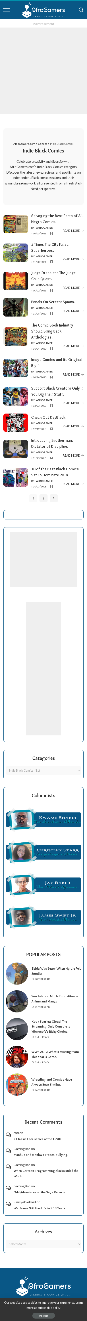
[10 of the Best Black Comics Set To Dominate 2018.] (15, 477)
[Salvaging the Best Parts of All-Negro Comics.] (15, 224)
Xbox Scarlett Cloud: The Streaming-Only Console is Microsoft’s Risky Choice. (50, 1027)
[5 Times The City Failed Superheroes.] (15, 253)
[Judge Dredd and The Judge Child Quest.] (15, 281)
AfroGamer (44, 227)
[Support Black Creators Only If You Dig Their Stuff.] (15, 396)
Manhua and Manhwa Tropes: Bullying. (41, 1155)
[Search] (81, 10)
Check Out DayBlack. (48, 417)
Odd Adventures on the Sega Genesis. (40, 1192)
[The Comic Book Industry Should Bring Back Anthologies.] (15, 336)
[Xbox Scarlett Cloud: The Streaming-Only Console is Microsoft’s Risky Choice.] (17, 1029)
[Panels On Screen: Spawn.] (15, 307)
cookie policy (51, 1307)
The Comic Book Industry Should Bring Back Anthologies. (52, 331)
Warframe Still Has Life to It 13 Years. (40, 1208)
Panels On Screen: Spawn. (53, 301)
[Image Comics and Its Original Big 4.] (15, 368)
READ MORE (71, 230)
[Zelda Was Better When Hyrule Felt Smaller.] (17, 974)
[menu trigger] (8, 10)
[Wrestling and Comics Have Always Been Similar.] (17, 1084)
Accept (43, 1315)
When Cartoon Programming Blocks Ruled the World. (46, 1173)
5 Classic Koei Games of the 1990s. (38, 1139)
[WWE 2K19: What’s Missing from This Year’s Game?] (17, 1057)
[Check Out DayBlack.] (15, 423)
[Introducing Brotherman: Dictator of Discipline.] (15, 449)
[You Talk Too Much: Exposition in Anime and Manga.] (17, 1001)
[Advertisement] (43, 71)
